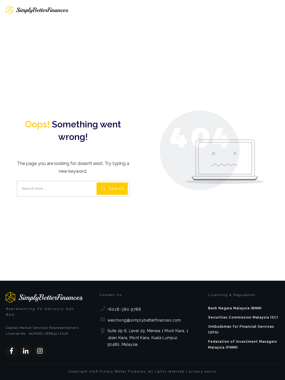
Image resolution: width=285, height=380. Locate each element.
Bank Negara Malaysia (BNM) (235, 308)
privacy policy (203, 371)
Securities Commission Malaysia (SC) (243, 317)
